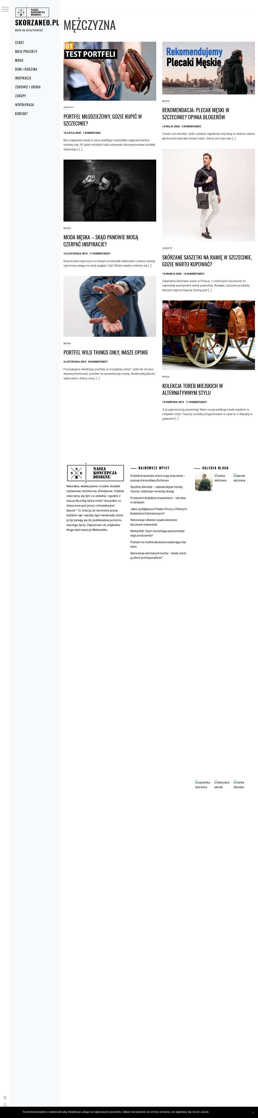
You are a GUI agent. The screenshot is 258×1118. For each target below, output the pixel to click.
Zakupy (20, 95)
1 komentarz (92, 132)
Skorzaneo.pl (37, 22)
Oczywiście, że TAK (223, 1111)
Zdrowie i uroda (28, 87)
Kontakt (21, 113)
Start (19, 42)
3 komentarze (191, 126)
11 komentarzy (99, 253)
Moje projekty (26, 51)
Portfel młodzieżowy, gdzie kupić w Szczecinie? (102, 119)
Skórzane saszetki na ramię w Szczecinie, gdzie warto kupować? (207, 260)
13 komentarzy (193, 273)
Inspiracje (23, 78)
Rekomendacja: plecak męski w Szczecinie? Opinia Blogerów (195, 113)
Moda (19, 60)
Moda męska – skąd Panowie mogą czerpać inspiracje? (100, 240)
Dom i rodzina (26, 69)
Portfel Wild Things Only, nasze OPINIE (105, 352)
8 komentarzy (98, 361)
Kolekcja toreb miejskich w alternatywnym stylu (192, 389)
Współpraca (24, 104)
